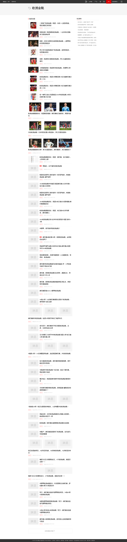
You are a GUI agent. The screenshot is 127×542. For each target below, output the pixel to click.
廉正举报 (89, 540)
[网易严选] (96, 1)
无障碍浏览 (13, 1)
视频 (41, 169)
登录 (109, 1)
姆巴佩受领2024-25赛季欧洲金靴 (50, 291)
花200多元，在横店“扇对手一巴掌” (85, 22)
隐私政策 (71, 540)
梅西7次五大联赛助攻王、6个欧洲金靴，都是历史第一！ (46, 476)
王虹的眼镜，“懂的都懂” (83, 29)
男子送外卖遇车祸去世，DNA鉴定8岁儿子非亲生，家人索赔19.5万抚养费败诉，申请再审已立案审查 (88, 42)
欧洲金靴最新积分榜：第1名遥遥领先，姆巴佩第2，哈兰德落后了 (49, 149)
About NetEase (48, 540)
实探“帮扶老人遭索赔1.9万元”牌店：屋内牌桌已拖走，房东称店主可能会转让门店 (88, 40)
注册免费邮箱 (114, 1)
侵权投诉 (93, 540)
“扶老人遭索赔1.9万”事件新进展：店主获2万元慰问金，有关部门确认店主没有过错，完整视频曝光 (88, 45)
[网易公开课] (90, 1)
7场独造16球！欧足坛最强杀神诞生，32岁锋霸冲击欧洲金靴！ (48, 406)
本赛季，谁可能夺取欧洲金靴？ (50, 228)
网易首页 (4, 1)
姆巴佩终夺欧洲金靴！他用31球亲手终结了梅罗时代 (45, 318)
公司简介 (53, 540)
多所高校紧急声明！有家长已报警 (85, 24)
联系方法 (58, 540)
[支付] (100, 1)
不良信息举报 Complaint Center (80, 540)
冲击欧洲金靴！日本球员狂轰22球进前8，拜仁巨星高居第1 (47, 132)
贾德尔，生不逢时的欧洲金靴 (52, 166)
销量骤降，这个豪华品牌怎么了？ (85, 35)
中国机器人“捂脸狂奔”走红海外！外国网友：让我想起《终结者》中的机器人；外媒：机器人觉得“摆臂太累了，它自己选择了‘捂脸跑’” (88, 27)
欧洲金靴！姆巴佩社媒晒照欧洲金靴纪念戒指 (54, 423)
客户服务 (66, 540)
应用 (8, 1)
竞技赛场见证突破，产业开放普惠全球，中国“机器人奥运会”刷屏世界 (88, 32)
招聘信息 (62, 540)
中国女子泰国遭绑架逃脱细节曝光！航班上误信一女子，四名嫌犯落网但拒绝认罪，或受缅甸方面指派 (88, 37)
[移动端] (86, 1)
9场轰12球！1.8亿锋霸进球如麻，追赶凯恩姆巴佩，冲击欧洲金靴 (49, 353)
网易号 (41, 28)
